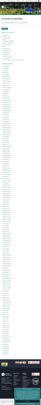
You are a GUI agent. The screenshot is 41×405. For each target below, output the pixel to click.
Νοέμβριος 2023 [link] (5, 129)
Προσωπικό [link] (36, 4)
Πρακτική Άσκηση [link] (5, 50)
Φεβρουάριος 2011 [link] (6, 337)
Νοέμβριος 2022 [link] (5, 151)
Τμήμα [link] (11, 4)
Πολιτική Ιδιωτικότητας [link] (23, 403)
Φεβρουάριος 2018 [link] (6, 210)
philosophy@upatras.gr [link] (8, 383)
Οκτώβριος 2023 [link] (5, 131)
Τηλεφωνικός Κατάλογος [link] (29, 0)
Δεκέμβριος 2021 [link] (5, 170)
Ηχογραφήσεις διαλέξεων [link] (7, 40)
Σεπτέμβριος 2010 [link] (5, 340)
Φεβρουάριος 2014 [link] (6, 301)
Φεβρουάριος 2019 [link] (6, 187)
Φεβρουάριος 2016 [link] (6, 255)
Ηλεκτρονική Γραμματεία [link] (15, 376)
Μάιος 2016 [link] (4, 250)
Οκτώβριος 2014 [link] (5, 285)
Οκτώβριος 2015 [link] (5, 263)
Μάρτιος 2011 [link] (5, 335)
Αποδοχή (27, 401)
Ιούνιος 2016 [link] (4, 248)
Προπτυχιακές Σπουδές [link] (17, 5)
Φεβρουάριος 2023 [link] (6, 146)
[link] (39, 11)
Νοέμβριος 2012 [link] (5, 316)
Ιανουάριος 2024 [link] (5, 125)
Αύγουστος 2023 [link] (5, 134)
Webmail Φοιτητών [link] (17, 379)
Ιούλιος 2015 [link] (4, 268)
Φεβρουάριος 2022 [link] (6, 168)
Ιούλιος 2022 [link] (4, 159)
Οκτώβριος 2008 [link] (5, 350)
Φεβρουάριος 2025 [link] (6, 100)
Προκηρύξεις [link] (5, 52)
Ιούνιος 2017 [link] (4, 225)
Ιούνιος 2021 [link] (4, 176)
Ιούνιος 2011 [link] (4, 329)
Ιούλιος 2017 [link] (4, 223)
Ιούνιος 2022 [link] (4, 161)
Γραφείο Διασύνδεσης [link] (26, 382)
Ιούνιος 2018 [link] (4, 202)
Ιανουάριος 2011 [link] (5, 338)
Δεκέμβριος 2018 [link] (5, 191)
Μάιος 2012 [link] (4, 319)
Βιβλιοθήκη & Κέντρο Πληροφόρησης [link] (26, 380)
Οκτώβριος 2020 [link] (5, 180)
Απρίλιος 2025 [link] (5, 96)
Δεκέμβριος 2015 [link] (5, 259)
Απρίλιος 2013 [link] (5, 314)
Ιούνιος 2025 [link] (4, 93)
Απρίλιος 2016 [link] (5, 251)
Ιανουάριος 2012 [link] (5, 325)
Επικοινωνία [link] (18, 0)
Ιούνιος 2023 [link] (4, 138)
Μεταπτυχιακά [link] (5, 44)
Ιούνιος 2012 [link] (4, 318)
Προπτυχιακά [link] (5, 54)
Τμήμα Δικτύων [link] (25, 385)
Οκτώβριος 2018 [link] (5, 195)
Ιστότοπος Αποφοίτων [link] (24, 387)
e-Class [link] (5, 0)
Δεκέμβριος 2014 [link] (5, 282)
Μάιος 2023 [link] (4, 140)
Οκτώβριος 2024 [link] (5, 108)
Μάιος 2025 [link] (4, 95)
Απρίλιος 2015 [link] (5, 274)
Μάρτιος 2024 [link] (5, 121)
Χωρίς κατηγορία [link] (5, 57)
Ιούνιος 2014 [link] (4, 293)
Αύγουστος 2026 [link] (5, 66)
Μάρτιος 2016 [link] (5, 253)
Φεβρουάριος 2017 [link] (6, 233)
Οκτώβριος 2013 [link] (5, 308)
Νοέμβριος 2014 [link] (5, 284)
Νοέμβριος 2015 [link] (5, 261)
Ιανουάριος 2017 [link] (5, 234)
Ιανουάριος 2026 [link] (5, 79)
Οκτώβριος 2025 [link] (5, 85)
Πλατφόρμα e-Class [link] (17, 380)
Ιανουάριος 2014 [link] (5, 302)
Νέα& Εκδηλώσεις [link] (32, 9)
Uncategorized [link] (5, 35)
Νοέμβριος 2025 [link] (5, 83)
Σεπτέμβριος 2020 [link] (5, 182)
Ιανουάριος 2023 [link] (5, 148)
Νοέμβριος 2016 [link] (5, 238)
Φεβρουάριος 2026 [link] (6, 78)
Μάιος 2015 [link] (4, 272)
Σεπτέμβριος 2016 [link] (5, 242)
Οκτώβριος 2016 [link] (5, 240)
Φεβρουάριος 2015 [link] (6, 278)
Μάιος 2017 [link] (4, 227)
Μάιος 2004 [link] (4, 354)
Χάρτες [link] (23, 0)
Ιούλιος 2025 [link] (4, 91)
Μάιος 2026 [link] (4, 72)
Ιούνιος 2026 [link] (4, 70)
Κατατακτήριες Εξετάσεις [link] (7, 42)
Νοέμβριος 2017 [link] (5, 216)
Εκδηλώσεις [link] (4, 39)
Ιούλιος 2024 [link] (4, 113)
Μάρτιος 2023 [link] (5, 144)
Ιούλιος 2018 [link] (4, 200)
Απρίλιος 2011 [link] (5, 333)
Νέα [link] (3, 46)
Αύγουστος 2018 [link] (5, 199)
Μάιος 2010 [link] (4, 344)
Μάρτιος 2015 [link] (5, 276)
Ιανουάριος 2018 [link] (5, 212)
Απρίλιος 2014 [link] (5, 297)
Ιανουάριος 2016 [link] (5, 257)
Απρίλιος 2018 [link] (5, 206)
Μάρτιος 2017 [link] (5, 231)
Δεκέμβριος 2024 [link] (5, 104)
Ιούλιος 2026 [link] (4, 68)
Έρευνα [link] (26, 8)
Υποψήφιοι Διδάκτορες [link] (6, 56)
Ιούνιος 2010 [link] (4, 342)
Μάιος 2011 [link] (4, 331)
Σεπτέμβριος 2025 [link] (5, 87)
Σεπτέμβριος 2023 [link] (5, 132)
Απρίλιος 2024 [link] (5, 119)
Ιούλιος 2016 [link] (4, 246)
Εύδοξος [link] (15, 382)
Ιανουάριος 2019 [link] (5, 189)
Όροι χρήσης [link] (4, 386)
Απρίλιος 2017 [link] (5, 229)
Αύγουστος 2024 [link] (5, 112)
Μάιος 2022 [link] (4, 163)
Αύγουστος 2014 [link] (5, 289)
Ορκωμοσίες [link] (4, 48)
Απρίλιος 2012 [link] (5, 321)
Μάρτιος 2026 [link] (5, 76)
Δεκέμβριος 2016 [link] (5, 236)
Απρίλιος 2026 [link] (5, 74)
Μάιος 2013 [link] (4, 312)
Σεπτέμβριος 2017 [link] (5, 219)
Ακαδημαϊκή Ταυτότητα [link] (15, 384)
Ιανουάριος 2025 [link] (5, 102)
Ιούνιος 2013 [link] (4, 310)
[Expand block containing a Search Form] (39, 1)
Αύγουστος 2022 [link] (5, 157)
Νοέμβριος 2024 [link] (5, 106)
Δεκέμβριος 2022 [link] (5, 149)
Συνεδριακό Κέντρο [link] (26, 383)
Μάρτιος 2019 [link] (5, 185)
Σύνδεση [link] (35, 0)
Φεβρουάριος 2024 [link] (6, 123)
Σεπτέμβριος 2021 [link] (5, 174)
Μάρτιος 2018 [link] (5, 208)
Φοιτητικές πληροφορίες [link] (11, 0)
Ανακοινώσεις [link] (5, 37)
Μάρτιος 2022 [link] (5, 166)
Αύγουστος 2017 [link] (5, 221)
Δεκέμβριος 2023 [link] (5, 127)
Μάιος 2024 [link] (4, 117)
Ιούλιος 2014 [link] (4, 291)
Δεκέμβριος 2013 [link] (5, 304)
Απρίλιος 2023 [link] (5, 142)
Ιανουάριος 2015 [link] (5, 280)
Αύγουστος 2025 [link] (5, 89)
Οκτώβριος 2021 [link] (5, 172)
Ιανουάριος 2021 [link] (5, 178)
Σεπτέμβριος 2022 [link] (5, 155)
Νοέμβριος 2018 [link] (5, 193)
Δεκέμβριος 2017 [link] (5, 214)
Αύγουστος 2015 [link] (5, 267)
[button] (39, 389)
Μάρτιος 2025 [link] (5, 98)
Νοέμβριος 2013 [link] (5, 306)
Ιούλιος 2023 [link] (4, 136)
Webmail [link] (15, 377)
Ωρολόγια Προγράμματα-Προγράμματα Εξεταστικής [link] (12, 59)
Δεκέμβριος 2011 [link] (5, 327)
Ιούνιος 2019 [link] (4, 183)
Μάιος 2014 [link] (4, 295)
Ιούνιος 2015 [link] (4, 270)
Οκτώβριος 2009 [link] (5, 348)
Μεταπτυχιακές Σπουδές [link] (24, 5)
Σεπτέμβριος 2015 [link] (5, 265)
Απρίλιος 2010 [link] (5, 346)
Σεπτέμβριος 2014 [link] (5, 287)
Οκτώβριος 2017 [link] (5, 217)
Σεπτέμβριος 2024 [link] (5, 110)
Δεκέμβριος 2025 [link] (5, 81)
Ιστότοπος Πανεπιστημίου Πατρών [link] (25, 377)
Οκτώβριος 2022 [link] (5, 153)
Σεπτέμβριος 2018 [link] (5, 197)
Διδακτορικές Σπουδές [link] (30, 5)
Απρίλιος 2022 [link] (5, 165)
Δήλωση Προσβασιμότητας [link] (6, 389)
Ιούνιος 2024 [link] (4, 115)
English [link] (38, 8)
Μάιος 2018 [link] (4, 204)
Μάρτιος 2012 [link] (5, 323)
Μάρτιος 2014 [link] (5, 299)
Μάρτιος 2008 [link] (5, 352)
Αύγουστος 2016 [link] (5, 244)
